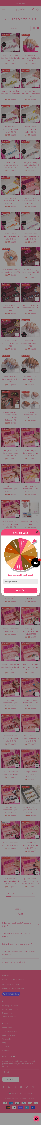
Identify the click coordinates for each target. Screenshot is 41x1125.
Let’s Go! (20, 590)
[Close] (37, 532)
